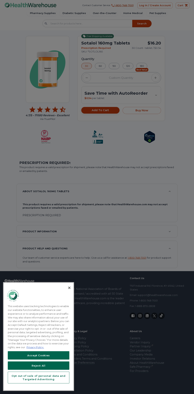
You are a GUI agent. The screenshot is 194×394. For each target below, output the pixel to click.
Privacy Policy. (35, 347)
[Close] (69, 288)
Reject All (38, 365)
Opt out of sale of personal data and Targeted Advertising (39, 377)
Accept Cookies (38, 355)
